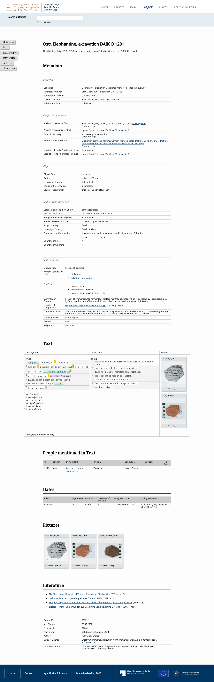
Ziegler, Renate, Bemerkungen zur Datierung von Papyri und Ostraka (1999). (88, 606)
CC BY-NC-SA (88, 642)
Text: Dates (9, 57)
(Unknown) (76, 274)
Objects (148, 7)
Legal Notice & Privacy (55, 673)
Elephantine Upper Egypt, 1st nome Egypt (85, 305)
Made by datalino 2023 (88, 673)
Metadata (8, 42)
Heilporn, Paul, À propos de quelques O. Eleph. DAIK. (76, 598)
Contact (29, 673)
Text (5, 47)
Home (104, 7)
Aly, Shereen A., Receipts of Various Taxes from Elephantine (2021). (83, 594)
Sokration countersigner (82, 278)
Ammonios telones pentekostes (75, 469)
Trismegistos (139, 123)
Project (119, 7)
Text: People (10, 52)
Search (134, 7)
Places (163, 7)
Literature (9, 68)
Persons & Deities (185, 7)
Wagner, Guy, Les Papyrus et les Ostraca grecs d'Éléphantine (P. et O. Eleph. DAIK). (91, 602)
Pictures (7, 63)
